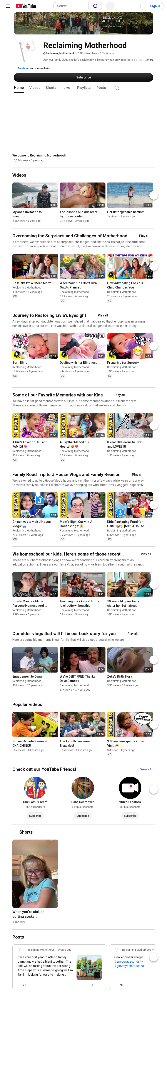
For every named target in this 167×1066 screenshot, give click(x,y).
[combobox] (72, 6)
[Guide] (7, 6)
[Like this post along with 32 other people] (19, 984)
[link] (60, 968)
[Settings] (134, 6)
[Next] (153, 195)
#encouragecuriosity (128, 961)
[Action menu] (100, 985)
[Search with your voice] (110, 6)
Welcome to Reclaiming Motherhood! (39, 155)
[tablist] (83, 88)
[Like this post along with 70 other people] (116, 984)
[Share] (78, 985)
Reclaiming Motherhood (26, 287)
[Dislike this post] (31, 984)
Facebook (23, 68)
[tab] (19, 88)
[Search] (95, 6)
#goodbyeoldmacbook (129, 966)
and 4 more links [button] (40, 68)
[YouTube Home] (25, 6)
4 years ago (64, 949)
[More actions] (56, 213)
